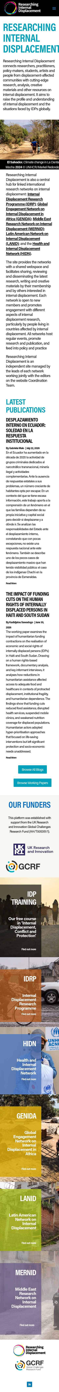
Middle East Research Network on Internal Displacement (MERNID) (29, 223)
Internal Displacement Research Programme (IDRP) (24, 198)
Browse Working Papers (32, 783)
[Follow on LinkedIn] (29, 1384)
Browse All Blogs (32, 769)
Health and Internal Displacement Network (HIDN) (27, 248)
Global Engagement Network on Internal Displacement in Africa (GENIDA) (27, 211)
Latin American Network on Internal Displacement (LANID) (27, 238)
